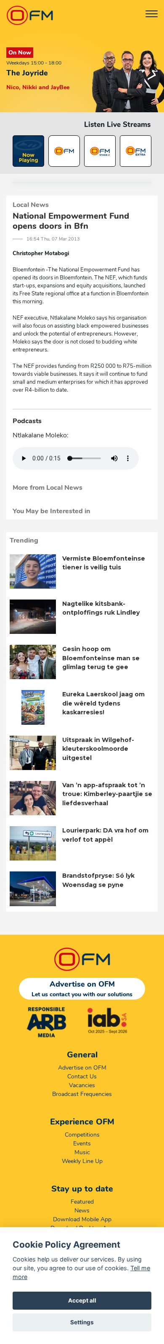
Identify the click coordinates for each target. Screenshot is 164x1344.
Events (82, 1144)
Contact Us (82, 1076)
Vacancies (82, 1085)
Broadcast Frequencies (82, 1094)
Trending (24, 540)
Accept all (82, 1300)
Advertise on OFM (82, 1068)
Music (82, 1152)
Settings (82, 1322)
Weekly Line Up (82, 1161)
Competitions (82, 1135)
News (82, 1211)
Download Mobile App (82, 1219)
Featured (82, 1202)
